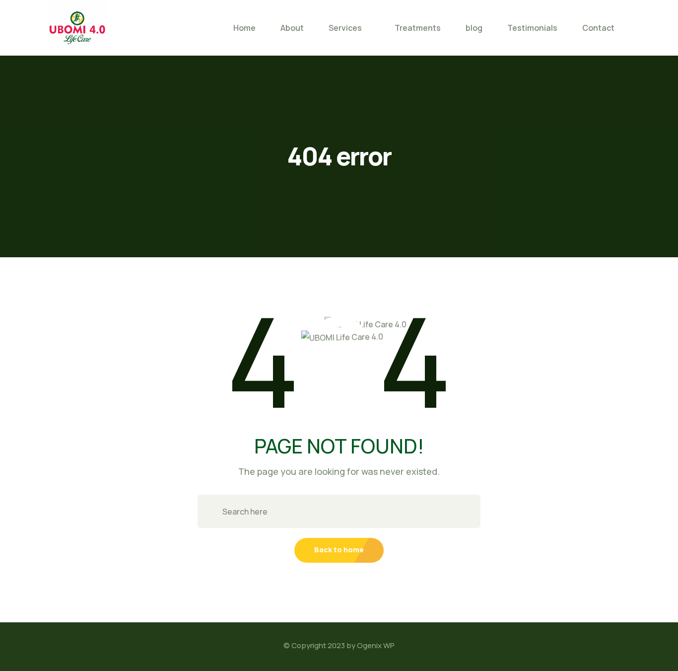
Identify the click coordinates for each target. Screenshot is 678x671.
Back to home (339, 549)
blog (474, 27)
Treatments (418, 27)
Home (244, 27)
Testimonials (532, 27)
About (292, 27)
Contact (598, 27)
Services (345, 27)
